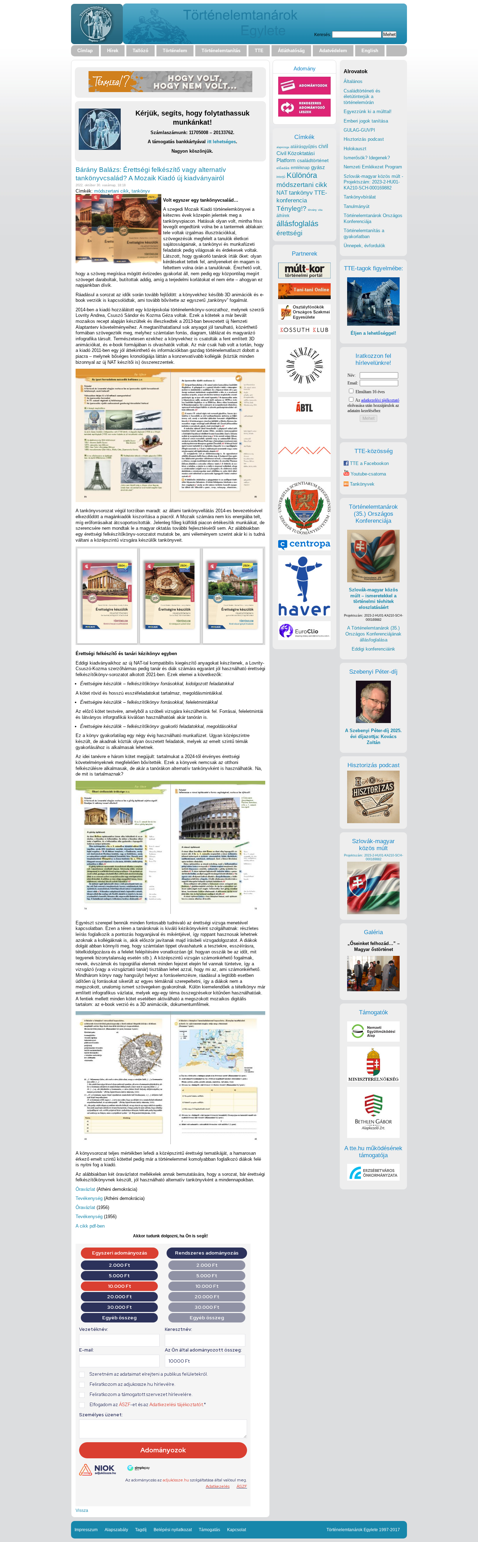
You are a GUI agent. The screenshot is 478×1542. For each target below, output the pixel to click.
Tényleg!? (291, 208)
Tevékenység (90, 1198)
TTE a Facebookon (369, 463)
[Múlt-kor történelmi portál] (304, 276)
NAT (282, 193)
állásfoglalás (297, 223)
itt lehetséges (221, 141)
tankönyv (141, 191)
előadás (282, 168)
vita (320, 209)
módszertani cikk (111, 191)
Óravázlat (86, 1189)
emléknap (300, 167)
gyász (318, 167)
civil (323, 146)
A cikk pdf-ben (90, 1226)
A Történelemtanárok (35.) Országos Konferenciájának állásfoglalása (373, 633)
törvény (312, 209)
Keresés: (322, 34)
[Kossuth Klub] (304, 332)
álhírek (282, 215)
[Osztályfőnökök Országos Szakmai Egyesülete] (304, 318)
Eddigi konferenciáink (373, 649)
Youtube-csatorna (367, 474)
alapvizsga (282, 147)
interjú (280, 177)
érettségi (289, 233)
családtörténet (313, 160)
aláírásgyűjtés (303, 146)
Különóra (302, 175)
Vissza (82, 1510)
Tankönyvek (362, 484)
